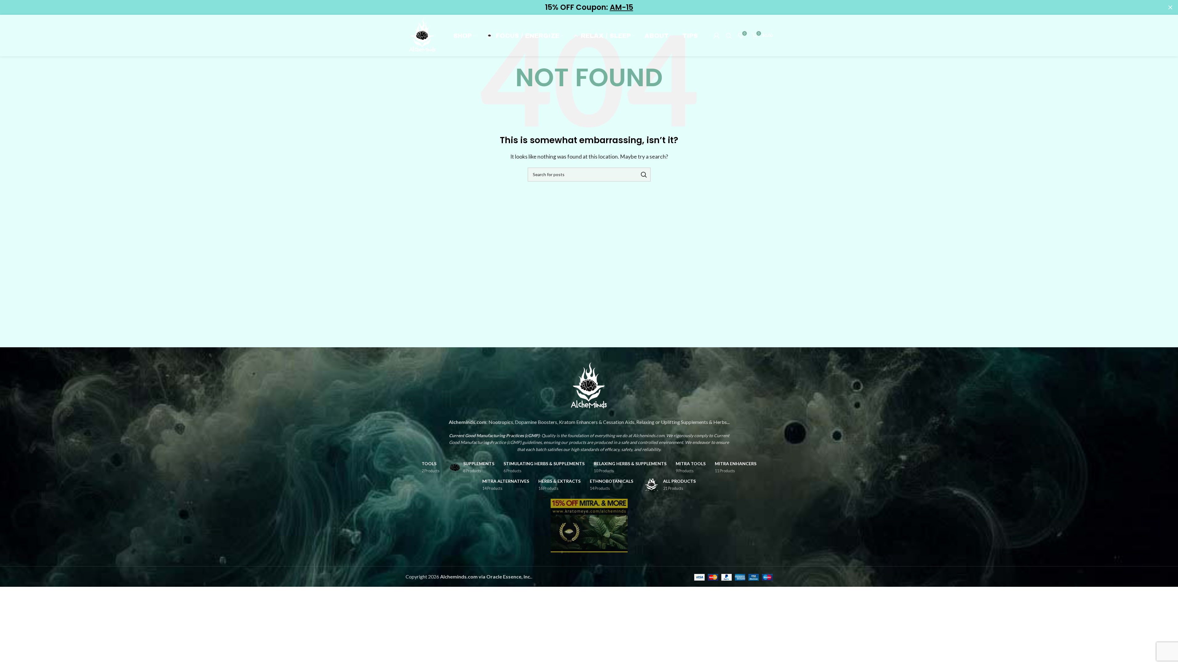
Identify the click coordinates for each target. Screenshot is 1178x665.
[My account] (716, 36)
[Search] (729, 36)
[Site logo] (422, 35)
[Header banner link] (589, 7)
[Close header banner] (1170, 7)
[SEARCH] (644, 174)
